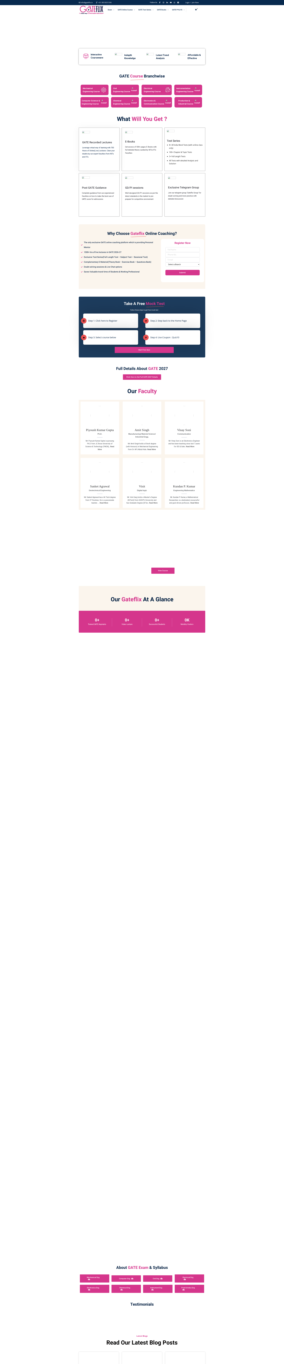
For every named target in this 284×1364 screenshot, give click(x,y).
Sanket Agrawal (100, 486)
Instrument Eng (156, 1288)
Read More (151, 449)
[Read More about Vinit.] (142, 471)
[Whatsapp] (174, 2)
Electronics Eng (93, 1288)
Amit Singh (142, 430)
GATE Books (161, 10)
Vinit (142, 486)
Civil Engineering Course (121, 90)
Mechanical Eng (93, 1277)
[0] (196, 10)
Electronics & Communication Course (154, 102)
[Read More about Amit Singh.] (142, 415)
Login (187, 2)
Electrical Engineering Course (152, 90)
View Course (163, 571)
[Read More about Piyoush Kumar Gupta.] (99, 415)
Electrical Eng (188, 1277)
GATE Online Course (125, 10)
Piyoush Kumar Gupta (100, 430)
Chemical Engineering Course (121, 102)
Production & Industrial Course (185, 102)
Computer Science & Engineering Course (91, 102)
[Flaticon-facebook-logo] (160, 2)
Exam (110, 10)
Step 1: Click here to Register (102, 320)
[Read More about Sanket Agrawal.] (99, 471)
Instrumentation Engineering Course (184, 90)
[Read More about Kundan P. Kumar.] (184, 471)
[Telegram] (178, 2)
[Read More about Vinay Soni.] (184, 415)
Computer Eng (124, 1279)
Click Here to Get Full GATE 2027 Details (142, 377)
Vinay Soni (184, 430)
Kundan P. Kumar (184, 486)
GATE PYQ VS (177, 10)
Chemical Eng (124, 1288)
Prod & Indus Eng (188, 1288)
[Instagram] (163, 2)
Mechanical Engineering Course (91, 90)
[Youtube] (171, 2)
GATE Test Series (144, 10)
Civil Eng (156, 1279)
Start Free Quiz (144, 350)
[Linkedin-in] (167, 2)
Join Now (195, 2)
